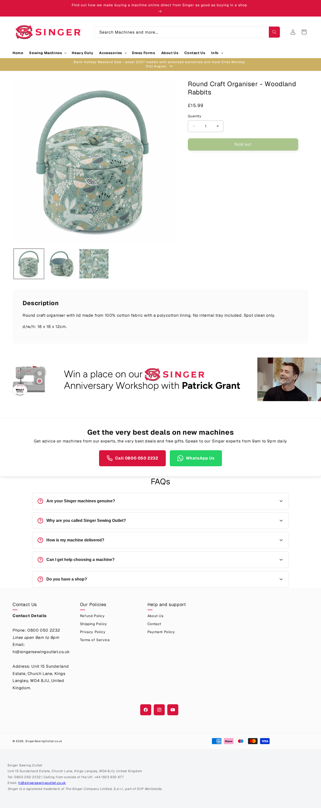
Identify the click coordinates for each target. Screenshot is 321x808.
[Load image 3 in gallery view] (94, 264)
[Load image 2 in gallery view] (61, 264)
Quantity (194, 116)
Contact (154, 624)
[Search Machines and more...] (274, 32)
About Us (155, 616)
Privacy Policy (92, 632)
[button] (47, 53)
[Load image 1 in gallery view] (29, 264)
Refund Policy (92, 616)
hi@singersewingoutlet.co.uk (42, 783)
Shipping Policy (93, 624)
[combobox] (187, 32)
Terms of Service (95, 640)
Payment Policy (161, 632)
